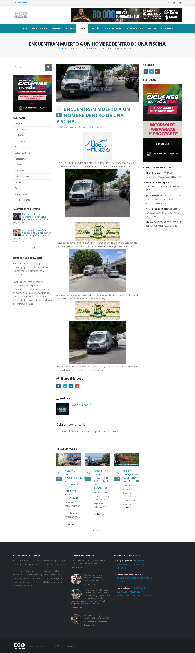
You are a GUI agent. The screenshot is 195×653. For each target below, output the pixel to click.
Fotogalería (167, 28)
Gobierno (56, 28)
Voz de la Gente (39, 28)
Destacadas (20, 129)
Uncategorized (22, 194)
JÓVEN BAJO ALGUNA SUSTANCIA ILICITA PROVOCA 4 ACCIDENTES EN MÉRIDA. (163, 199)
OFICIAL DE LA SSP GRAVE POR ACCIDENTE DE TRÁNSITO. (101, 479)
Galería (18, 164)
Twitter (65, 386)
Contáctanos (22, 3)
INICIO (25, 28)
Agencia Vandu (69, 646)
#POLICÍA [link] (64, 162)
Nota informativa (23, 176)
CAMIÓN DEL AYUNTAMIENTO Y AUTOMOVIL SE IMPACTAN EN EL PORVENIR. (75, 484)
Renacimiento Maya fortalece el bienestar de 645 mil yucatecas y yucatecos (96, 618)
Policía (81, 28)
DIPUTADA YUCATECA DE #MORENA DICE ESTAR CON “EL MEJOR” (88, 562)
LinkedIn (71, 386)
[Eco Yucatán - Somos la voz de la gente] (20, 15)
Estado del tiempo (113, 28)
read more (69, 524)
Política (70, 28)
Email (77, 386)
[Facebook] (169, 2)
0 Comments (98, 127)
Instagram (157, 71)
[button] (94, 530)
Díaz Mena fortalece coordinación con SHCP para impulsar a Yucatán (35, 217)
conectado (84, 431)
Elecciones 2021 (133, 28)
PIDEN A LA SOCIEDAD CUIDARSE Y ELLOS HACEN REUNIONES (163, 212)
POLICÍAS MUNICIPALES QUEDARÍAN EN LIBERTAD (131, 564)
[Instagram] (179, 2)
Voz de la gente (69, 127)
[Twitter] (174, 2)
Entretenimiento (22, 147)
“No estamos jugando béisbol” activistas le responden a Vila (94, 578)
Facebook (58, 386)
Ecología (94, 28)
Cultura (152, 28)
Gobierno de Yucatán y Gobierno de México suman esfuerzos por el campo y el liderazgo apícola (32, 234)
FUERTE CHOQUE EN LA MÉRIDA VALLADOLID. (131, 476)
